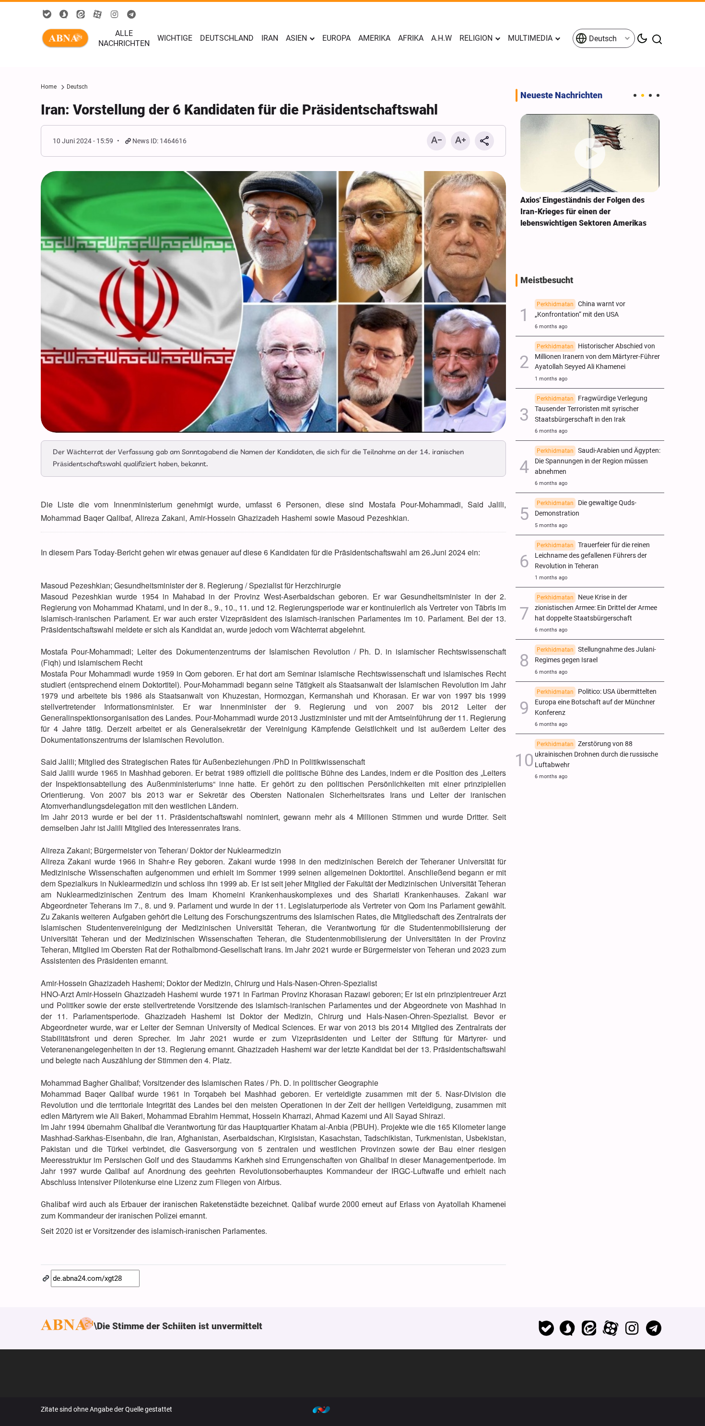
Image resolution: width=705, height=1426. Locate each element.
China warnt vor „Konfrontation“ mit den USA (580, 309)
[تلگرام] (653, 1328)
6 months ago (551, 326)
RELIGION (476, 38)
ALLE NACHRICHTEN (124, 38)
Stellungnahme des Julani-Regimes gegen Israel (595, 654)
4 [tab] (658, 95)
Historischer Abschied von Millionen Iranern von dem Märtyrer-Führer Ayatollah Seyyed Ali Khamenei (597, 356)
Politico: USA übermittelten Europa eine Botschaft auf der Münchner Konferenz (596, 702)
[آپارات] (611, 1328)
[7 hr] (589, 153)
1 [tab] (635, 95)
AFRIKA (410, 38)
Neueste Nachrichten (561, 95)
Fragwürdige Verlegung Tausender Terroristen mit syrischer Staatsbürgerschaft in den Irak (591, 409)
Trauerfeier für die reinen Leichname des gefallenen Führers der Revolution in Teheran (592, 555)
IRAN (269, 38)
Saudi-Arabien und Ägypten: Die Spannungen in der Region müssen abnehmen (597, 461)
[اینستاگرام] (632, 1328)
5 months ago (551, 525)
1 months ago (551, 379)
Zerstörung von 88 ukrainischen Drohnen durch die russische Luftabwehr (596, 754)
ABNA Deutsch (67, 38)
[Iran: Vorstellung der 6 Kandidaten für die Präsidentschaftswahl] (273, 302)
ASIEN (296, 38)
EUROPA (336, 38)
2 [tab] (642, 95)
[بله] (546, 1328)
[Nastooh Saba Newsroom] (326, 1409)
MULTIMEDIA (530, 38)
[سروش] (567, 1328)
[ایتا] (589, 1328)
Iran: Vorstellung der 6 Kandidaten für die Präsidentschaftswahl (239, 110)
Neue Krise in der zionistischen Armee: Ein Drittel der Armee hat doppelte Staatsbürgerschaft (596, 607)
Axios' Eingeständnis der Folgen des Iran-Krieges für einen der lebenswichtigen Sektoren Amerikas (583, 212)
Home (49, 86)
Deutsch (602, 38)
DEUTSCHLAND (227, 38)
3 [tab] (650, 95)
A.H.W (441, 38)
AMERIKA (374, 38)
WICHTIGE (174, 38)
